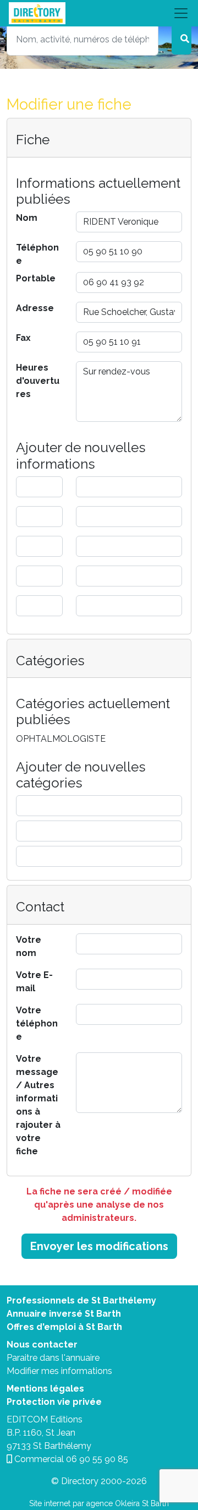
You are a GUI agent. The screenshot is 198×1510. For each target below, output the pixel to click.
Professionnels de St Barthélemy (81, 1300)
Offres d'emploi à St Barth (64, 1327)
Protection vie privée (54, 1402)
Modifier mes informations (59, 1371)
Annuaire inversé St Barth (64, 1313)
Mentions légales (45, 1388)
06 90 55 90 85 (97, 1459)
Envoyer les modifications (99, 1246)
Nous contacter (42, 1344)
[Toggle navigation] (99, 13)
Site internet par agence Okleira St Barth (99, 1503)
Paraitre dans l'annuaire (53, 1358)
